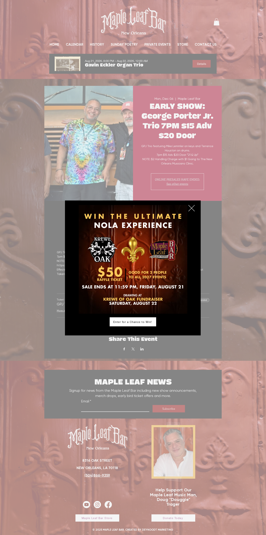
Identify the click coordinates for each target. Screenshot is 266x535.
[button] (191, 208)
